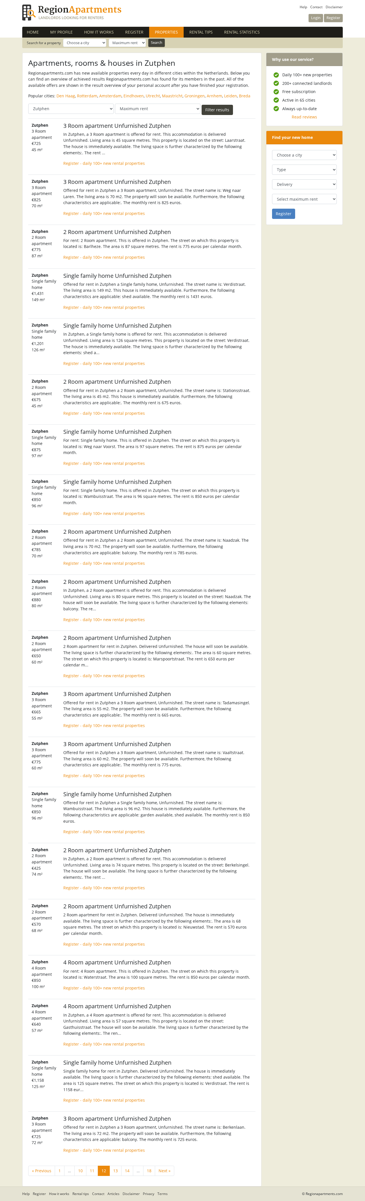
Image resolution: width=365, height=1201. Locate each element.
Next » (165, 1170)
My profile (61, 32)
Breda (244, 95)
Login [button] (316, 17)
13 (115, 1170)
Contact (316, 7)
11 (92, 1170)
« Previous (41, 1170)
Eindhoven (133, 95)
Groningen (194, 95)
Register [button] (333, 17)
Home (33, 32)
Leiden (230, 95)
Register (134, 32)
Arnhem (214, 95)
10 (80, 1170)
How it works (99, 32)
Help (303, 7)
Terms (162, 1194)
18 (149, 1170)
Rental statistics (242, 32)
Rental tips (201, 32)
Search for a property (44, 43)
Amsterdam (110, 95)
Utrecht (153, 95)
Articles (113, 1194)
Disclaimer (334, 7)
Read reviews (304, 117)
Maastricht (172, 95)
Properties (169, 32)
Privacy (148, 1194)
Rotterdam (87, 95)
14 (127, 1170)
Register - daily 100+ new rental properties (104, 163)
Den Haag (65, 95)
